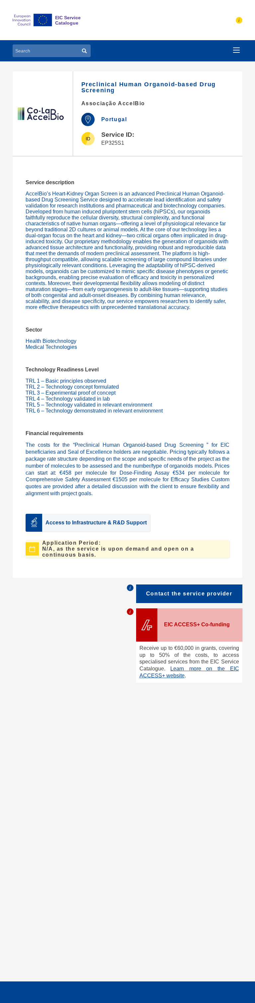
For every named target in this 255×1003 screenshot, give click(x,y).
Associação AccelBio (113, 103)
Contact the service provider (189, 593)
